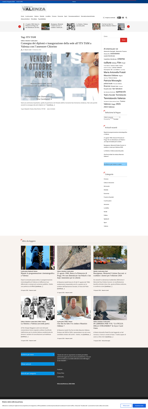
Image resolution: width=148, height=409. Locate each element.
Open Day (106, 78)
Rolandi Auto (114, 86)
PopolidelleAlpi (42, 19)
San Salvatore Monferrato (109, 92)
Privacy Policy (60, 373)
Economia (60, 16)
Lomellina (48, 16)
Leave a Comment (51, 109)
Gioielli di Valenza (107, 67)
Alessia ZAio (107, 53)
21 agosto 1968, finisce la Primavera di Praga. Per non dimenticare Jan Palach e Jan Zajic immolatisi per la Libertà (114, 139)
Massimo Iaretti (28, 49)
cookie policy (60, 376)
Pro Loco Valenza (117, 83)
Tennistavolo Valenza (114, 98)
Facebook (59, 369)
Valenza (36, 16)
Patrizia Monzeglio (112, 80)
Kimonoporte (107, 69)
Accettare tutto (139, 405)
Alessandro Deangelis (109, 51)
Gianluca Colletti (115, 65)
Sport (65, 16)
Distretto (42, 16)
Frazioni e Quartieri (109, 197)
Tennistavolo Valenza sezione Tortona (111, 101)
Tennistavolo (121, 95)
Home (74, 1)
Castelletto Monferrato (110, 59)
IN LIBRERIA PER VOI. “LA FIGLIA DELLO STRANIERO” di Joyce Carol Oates (116, 26)
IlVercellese (34, 19)
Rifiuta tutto (126, 405)
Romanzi (121, 86)
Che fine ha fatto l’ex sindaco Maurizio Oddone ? (91, 25)
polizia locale (108, 83)
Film (119, 62)
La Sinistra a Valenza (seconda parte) (64, 25)
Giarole (121, 65)
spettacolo (121, 92)
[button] (19, 26)
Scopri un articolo (110, 17)
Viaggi (113, 104)
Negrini (121, 75)
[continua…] (51, 105)
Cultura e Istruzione (25, 40)
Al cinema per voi (111, 49)
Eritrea (114, 63)
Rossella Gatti (108, 89)
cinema (121, 59)
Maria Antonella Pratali (115, 72)
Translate (115, 119)
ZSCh (118, 104)
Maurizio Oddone (111, 75)
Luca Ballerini (116, 69)
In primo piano (29, 16)
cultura (107, 62)
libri (112, 69)
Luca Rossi (122, 69)
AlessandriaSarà (25, 19)
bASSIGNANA (115, 54)
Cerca (105, 36)
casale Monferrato (109, 56)
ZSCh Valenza (109, 107)
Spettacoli (106, 219)
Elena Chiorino (37, 109)
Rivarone (107, 86)
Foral (123, 63)
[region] (74, 404)
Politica (106, 215)
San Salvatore (117, 89)
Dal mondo (107, 186)
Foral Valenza (107, 65)
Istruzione (106, 204)
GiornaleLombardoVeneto (88, 16)
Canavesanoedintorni (74, 16)
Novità (105, 211)
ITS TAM (43, 109)
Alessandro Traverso (29, 109)
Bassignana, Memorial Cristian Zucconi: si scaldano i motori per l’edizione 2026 (39, 26)
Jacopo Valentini (117, 67)
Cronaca (54, 16)
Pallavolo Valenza (113, 78)
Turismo (122, 101)
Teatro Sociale (109, 95)
